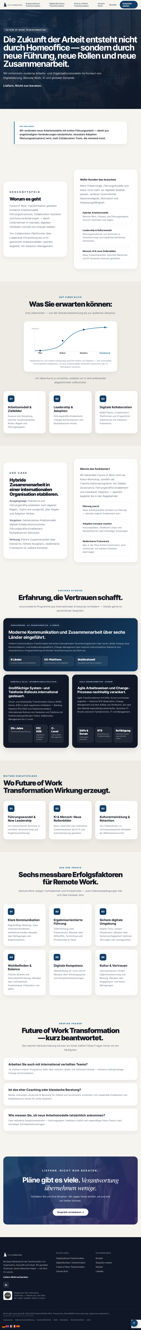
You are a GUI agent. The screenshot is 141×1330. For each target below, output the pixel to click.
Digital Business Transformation (57, 4)
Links (88, 1320)
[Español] (18, 1326)
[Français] (11, 1326)
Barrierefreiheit (77, 1320)
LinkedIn (99, 1271)
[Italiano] (14, 1326)
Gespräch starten (127, 4)
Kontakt (112, 5)
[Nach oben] (134, 1323)
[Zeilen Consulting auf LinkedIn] (6, 1285)
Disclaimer (64, 1320)
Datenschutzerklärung (24, 1320)
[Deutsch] (4, 1326)
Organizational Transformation (33, 4)
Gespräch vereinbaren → (70, 1212)
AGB (55, 1320)
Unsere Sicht (101, 4)
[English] (7, 1326)
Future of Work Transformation (81, 4)
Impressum (8, 1320)
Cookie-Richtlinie (44, 1320)
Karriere (99, 1267)
